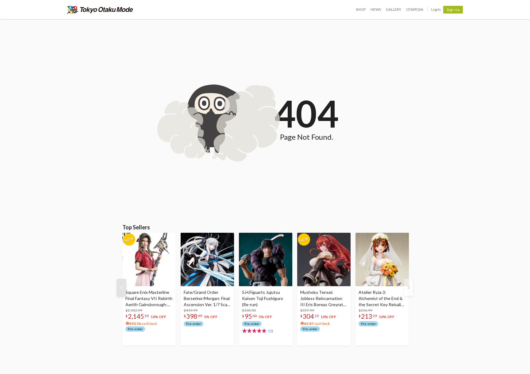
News (376, 9)
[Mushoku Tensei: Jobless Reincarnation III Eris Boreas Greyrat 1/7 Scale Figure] (324, 259)
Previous (121, 287)
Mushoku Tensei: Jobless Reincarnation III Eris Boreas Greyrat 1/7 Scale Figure (321, 299)
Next (408, 287)
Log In (436, 9)
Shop (361, 9)
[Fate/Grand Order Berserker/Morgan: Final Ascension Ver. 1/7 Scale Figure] (207, 259)
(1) (270, 331)
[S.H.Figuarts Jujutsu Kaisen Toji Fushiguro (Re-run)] (265, 259)
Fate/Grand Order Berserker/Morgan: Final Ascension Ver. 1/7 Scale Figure (207, 299)
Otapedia (414, 9)
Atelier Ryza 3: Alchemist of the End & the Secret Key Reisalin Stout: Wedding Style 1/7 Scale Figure (381, 299)
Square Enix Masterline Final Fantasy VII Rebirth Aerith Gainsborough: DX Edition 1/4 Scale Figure (148, 299)
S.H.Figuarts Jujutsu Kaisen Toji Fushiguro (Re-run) (262, 298)
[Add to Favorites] (168, 239)
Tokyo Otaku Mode (100, 9)
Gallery (393, 9)
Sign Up (453, 9)
